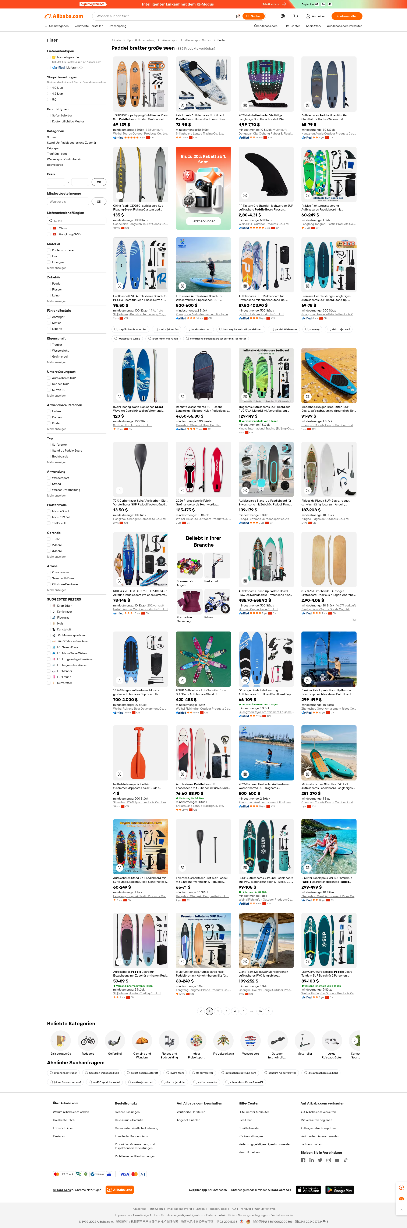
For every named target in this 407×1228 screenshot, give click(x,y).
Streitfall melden (249, 1128)
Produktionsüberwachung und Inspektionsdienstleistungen (135, 1146)
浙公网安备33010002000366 (273, 1221)
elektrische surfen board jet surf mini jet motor (218, 338)
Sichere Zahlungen (127, 1112)
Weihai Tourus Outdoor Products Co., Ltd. (140, 133)
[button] (238, 16)
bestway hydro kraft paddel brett (243, 329)
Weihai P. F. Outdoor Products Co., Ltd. (264, 224)
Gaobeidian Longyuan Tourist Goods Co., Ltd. (140, 224)
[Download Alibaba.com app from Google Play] (339, 1190)
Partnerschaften (311, 1144)
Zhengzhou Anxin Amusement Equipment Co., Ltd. (203, 314)
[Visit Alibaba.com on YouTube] (337, 1160)
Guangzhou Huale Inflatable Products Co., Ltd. (329, 314)
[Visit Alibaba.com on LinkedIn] (311, 1160)
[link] (401, 1187)
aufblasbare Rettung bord (241, 1072)
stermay (314, 329)
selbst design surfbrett (144, 1072)
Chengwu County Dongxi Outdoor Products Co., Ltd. (329, 425)
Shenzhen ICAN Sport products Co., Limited (140, 802)
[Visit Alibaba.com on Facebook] (303, 1160)
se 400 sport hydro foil (106, 1082)
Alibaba (116, 40)
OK (99, 182)
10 (260, 1011)
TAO (233, 1208)
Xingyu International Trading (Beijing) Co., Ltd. (266, 428)
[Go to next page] (269, 1011)
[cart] (296, 16)
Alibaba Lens (62, 1190)
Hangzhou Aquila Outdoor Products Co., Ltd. (329, 133)
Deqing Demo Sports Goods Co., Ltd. (325, 609)
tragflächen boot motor (132, 329)
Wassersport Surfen (198, 40)
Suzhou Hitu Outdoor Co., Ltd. (132, 425)
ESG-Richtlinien (63, 1128)
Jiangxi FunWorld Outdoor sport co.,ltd (264, 519)
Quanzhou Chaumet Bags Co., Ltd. (198, 425)
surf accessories (207, 1082)
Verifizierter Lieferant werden (320, 1136)
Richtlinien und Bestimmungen (135, 1156)
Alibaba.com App (279, 1190)
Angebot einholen (188, 1120)
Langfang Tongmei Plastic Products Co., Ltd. (329, 224)
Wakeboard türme (129, 338)
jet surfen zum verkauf (67, 1082)
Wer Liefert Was (265, 1208)
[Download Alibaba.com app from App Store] (308, 1190)
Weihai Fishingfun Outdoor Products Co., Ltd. (203, 708)
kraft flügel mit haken (165, 338)
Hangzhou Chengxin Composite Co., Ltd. (139, 519)
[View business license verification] (242, 1222)
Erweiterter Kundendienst (132, 1136)
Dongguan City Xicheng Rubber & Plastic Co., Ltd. (266, 133)
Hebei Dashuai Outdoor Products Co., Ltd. (140, 609)
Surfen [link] (221, 40)
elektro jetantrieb (142, 1082)
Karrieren (59, 1136)
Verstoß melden (249, 1152)
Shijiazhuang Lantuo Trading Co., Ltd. (200, 133)
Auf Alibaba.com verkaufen (318, 1112)
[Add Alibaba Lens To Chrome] (120, 1190)
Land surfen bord (201, 329)
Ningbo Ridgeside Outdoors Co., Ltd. (325, 519)
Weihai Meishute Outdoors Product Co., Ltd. (203, 519)
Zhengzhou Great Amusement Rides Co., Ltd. (329, 708)
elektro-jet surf (341, 329)
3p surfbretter (204, 1072)
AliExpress (139, 1208)
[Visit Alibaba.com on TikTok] (345, 1160)
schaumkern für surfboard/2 (246, 1082)
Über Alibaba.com (65, 1103)
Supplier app (198, 1190)
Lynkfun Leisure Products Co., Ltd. (261, 314)
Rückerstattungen (251, 1136)
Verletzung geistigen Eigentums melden (265, 1144)
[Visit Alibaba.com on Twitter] (320, 1160)
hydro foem (177, 1072)
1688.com (156, 1208)
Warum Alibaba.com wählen (71, 1112)
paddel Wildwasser (286, 329)
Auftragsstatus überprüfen (318, 1128)
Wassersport (170, 40)
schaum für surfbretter (282, 1072)
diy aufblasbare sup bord (323, 1072)
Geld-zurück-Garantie (129, 1120)
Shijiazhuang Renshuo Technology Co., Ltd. (140, 314)
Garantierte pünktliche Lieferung (136, 1128)
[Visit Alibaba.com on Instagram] (328, 1160)
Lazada (200, 1208)
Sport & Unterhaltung (141, 40)
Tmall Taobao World (179, 1208)
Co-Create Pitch (64, 1120)
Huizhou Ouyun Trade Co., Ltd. (258, 609)
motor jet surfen (168, 329)
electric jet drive (175, 1082)
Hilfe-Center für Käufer (254, 1112)
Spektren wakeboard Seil (104, 1072)
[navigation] (76, 526)
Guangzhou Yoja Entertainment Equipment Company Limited (266, 712)
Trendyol (245, 1208)
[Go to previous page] (201, 1011)
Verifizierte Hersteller (191, 1112)
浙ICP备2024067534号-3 (311, 1221)
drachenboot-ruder (65, 1072)
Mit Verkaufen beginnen (316, 1120)
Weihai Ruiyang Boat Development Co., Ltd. (140, 708)
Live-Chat (245, 1120)
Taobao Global (217, 1208)
